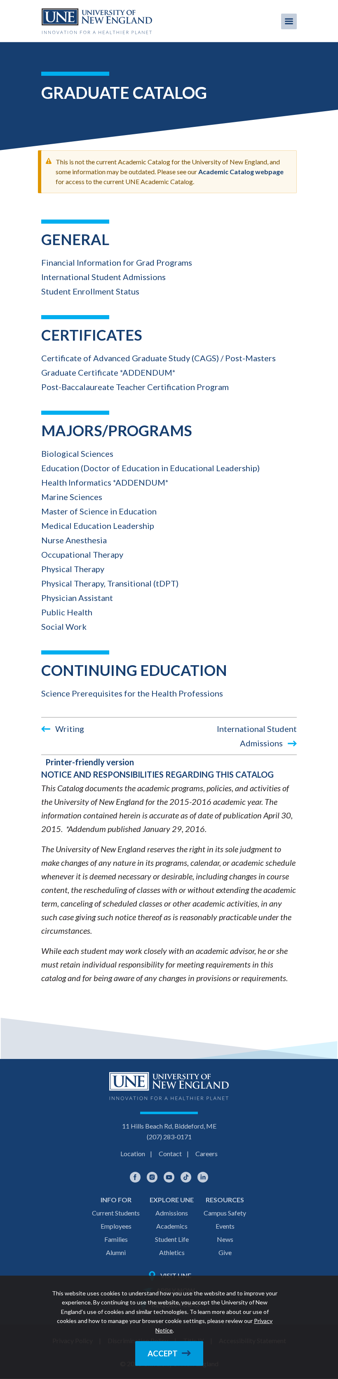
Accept (163, 1353)
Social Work (64, 626)
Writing (69, 729)
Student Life (172, 1239)
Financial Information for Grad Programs (116, 262)
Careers (206, 1153)
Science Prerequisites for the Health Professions (132, 693)
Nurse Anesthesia (74, 540)
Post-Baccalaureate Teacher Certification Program (135, 387)
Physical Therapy (72, 569)
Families (116, 1239)
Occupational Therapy (82, 554)
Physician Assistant (77, 598)
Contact (170, 1153)
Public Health (66, 612)
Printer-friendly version (89, 762)
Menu (289, 21)
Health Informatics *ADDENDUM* (105, 482)
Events (225, 1226)
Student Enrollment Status (90, 291)
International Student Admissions (103, 277)
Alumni (116, 1252)
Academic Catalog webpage (241, 171)
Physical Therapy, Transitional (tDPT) (109, 583)
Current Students (116, 1213)
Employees (116, 1226)
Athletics (172, 1252)
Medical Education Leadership (97, 526)
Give (225, 1252)
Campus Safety (225, 1213)
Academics (172, 1226)
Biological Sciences (77, 453)
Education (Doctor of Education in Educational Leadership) (150, 468)
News (225, 1239)
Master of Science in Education (99, 511)
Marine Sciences (71, 497)
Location (132, 1153)
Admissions (171, 1213)
